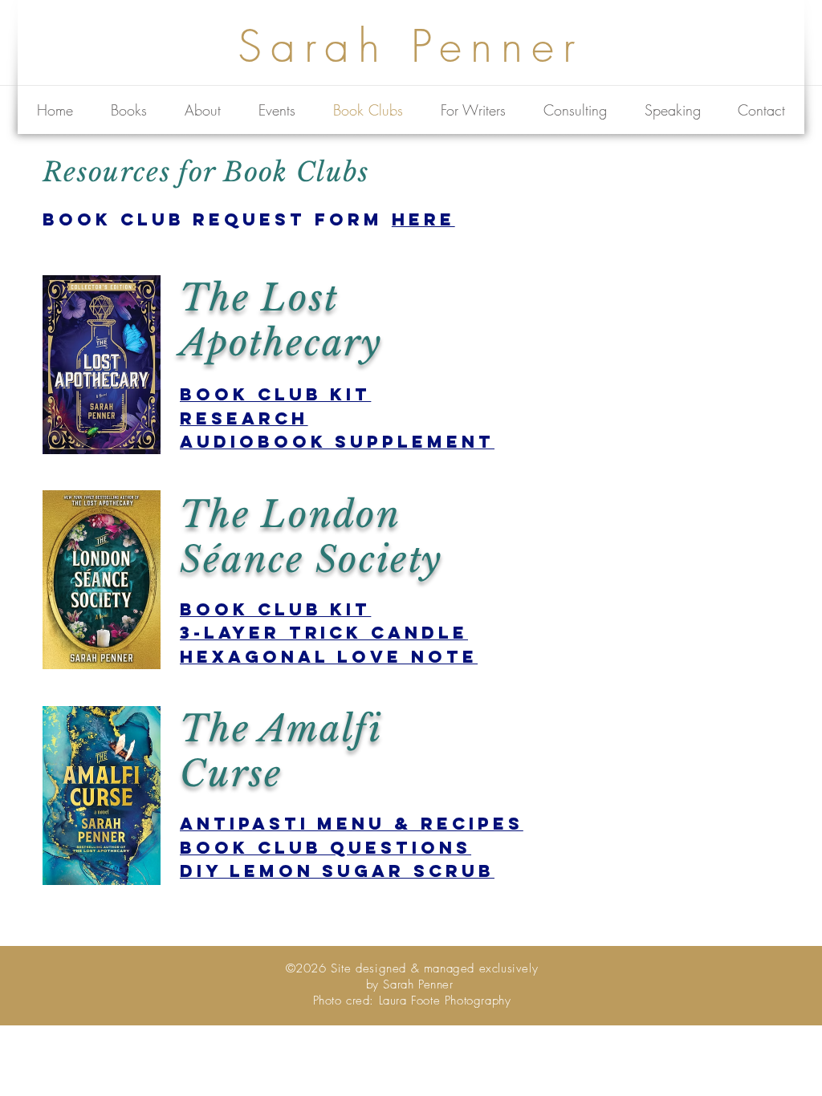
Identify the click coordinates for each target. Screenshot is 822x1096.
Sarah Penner (411, 46)
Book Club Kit (275, 394)
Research (244, 418)
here (423, 219)
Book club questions (325, 848)
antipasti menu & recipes (351, 823)
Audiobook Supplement (337, 442)
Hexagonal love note (329, 657)
